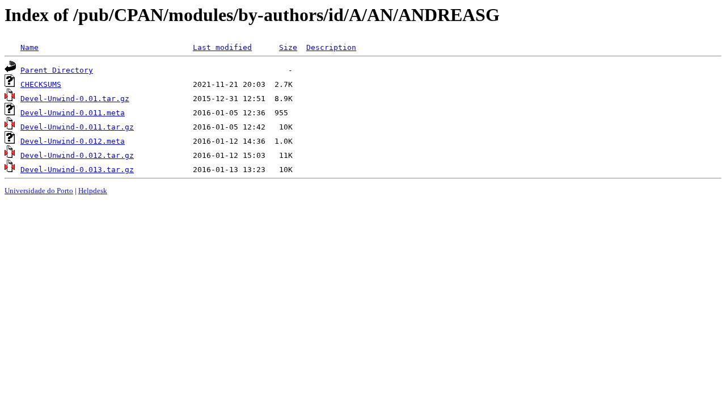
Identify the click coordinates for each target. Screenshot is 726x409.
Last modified (222, 47)
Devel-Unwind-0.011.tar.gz (77, 127)
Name (29, 47)
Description (331, 47)
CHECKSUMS (40, 84)
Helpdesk (92, 190)
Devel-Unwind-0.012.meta (72, 141)
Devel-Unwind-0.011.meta (72, 112)
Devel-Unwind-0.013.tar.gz (77, 169)
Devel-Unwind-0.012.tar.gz (77, 155)
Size (288, 47)
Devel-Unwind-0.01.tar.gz (74, 98)
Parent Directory (56, 70)
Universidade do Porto (39, 190)
